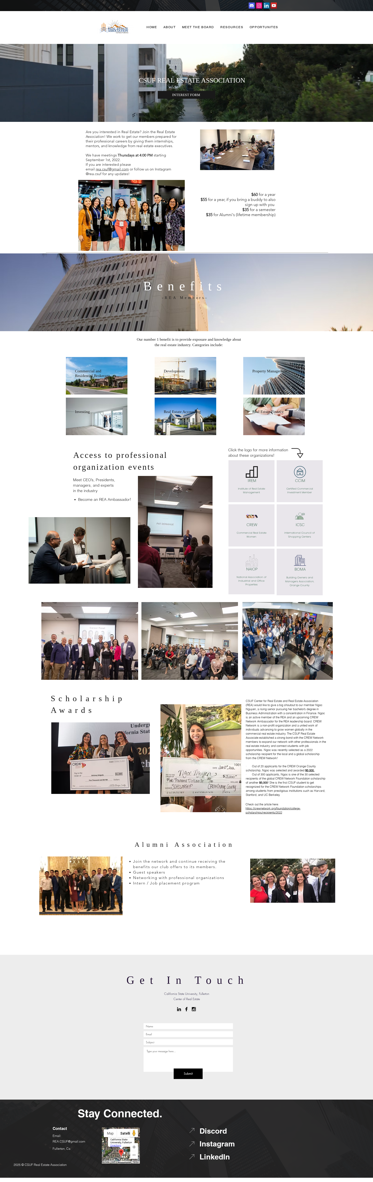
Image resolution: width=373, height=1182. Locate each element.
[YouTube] (274, 6)
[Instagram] (259, 6)
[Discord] (252, 6)
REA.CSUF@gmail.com (69, 1141)
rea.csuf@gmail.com (112, 169)
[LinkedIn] (266, 6)
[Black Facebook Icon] (186, 1009)
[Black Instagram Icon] (194, 1009)
